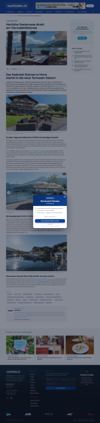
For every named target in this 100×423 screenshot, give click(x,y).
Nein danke (50, 224)
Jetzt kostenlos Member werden (50, 221)
